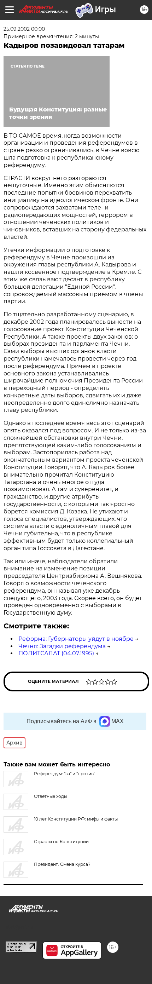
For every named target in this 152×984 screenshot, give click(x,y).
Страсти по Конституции (61, 841)
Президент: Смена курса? (62, 864)
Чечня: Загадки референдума (62, 646)
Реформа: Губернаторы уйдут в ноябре (76, 638)
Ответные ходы (50, 796)
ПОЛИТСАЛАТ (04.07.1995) (56, 653)
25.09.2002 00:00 (24, 29)
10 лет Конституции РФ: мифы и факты (76, 819)
